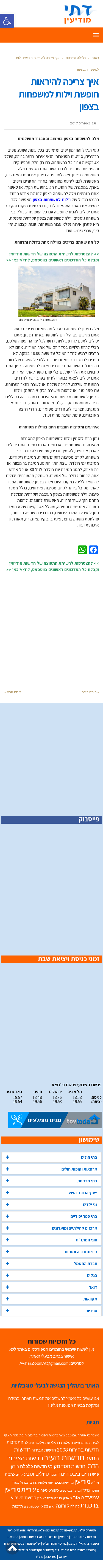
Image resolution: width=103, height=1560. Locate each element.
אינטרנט (93, 1435)
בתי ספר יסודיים (84, 1216)
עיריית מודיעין (20, 1489)
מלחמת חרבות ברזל (33, 1482)
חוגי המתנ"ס (86, 1240)
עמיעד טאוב (86, 1497)
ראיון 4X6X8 (47, 1506)
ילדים (19, 1474)
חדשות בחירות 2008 (78, 1450)
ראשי (95, 58)
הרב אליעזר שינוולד (37, 1443)
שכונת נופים (31, 1506)
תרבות (17, 1506)
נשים (63, 1490)
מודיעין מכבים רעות (61, 1482)
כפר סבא (51, 1557)
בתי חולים (89, 1157)
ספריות (91, 1311)
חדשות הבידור (44, 1450)
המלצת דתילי (62, 1442)
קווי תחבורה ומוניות (81, 1252)
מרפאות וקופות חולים (79, 1169)
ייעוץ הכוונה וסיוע (82, 1193)
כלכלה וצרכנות (76, 58)
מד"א (95, 1482)
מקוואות (90, 1299)
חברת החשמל (85, 1263)
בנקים (92, 1275)
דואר (93, 1287)
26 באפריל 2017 (83, 123)
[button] (7, 21)
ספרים (42, 1490)
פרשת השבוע (23, 1497)
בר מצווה (31, 1435)
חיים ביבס (80, 1473)
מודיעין (82, 1481)
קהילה (75, 1506)
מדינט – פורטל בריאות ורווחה (38, 1537)
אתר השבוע (78, 1435)
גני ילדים (90, 1204)
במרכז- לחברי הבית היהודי (78, 1550)
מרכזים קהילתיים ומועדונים (74, 1228)
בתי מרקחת (87, 1181)
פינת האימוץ (45, 1498)
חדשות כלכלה (33, 1466)
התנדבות (15, 1442)
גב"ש (46, 1543)
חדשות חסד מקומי (66, 1466)
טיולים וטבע (36, 1474)
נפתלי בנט (73, 1490)
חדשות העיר (64, 1457)
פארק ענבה (63, 1498)
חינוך (63, 1474)
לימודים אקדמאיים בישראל (35, 1550)
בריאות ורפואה (48, 1435)
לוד (57, 1550)
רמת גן (72, 1543)
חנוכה (53, 1474)
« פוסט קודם (90, 692)
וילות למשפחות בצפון (52, 200)
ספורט (53, 1490)
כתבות (10, 1474)
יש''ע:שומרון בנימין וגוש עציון (22, 1543)
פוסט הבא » (12, 692)
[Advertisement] (51, 626)
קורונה (62, 1506)
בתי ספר (18, 1435)
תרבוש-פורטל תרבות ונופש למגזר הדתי (52, 1530)
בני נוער (64, 1435)
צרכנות (89, 1505)
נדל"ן (85, 1489)
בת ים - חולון (58, 1543)
